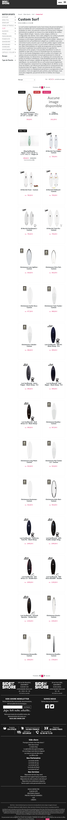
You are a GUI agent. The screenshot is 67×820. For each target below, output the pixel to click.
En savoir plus (40, 819)
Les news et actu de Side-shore (33, 753)
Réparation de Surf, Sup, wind (33, 775)
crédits (33, 800)
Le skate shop (33, 747)
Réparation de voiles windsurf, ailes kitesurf (33, 779)
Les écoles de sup (33, 763)
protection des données (33, 795)
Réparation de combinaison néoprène (33, 781)
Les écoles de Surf (33, 769)
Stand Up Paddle (8, 25)
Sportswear (6, 49)
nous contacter (33, 789)
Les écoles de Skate (33, 767)
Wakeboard (6, 42)
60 (51, 79)
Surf (3, 28)
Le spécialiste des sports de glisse (34, 749)
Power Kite (6, 39)
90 (53, 79)
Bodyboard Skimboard (6, 45)
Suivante (48, 87)
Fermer (47, 819)
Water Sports (8, 14)
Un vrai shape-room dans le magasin (33, 751)
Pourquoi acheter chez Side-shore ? (33, 742)
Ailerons (5, 31)
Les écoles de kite (33, 761)
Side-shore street (33, 745)
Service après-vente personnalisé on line (33, 783)
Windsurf (5, 23)
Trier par (20, 79)
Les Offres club (33, 755)
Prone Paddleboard (7, 35)
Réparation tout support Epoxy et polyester (33, 777)
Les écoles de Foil (33, 765)
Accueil (20, 14)
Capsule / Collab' (8, 52)
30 (49, 79)
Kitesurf (5, 17)
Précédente (36, 87)
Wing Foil (5, 20)
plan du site (33, 791)
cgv (33, 798)
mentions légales (33, 793)
